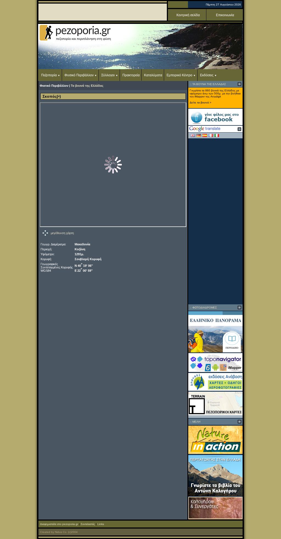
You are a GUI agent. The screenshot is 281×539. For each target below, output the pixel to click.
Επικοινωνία (225, 15)
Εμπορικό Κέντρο (179, 75)
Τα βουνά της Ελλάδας (87, 85)
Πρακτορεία (131, 75)
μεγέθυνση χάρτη (62, 233)
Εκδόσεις (206, 75)
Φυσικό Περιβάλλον (79, 75)
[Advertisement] (215, 221)
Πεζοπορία (49, 75)
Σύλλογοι (108, 75)
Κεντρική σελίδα (188, 15)
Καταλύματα (153, 75)
